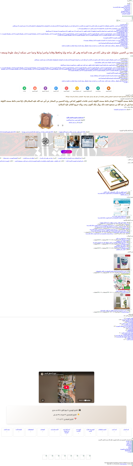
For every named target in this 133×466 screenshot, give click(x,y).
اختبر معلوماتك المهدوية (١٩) (14, 69)
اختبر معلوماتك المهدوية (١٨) (27, 69)
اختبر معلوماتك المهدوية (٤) (83, 33)
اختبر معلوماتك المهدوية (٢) (108, 33)
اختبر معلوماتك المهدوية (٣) (95, 33)
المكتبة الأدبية (30, 25)
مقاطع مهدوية (82, 28)
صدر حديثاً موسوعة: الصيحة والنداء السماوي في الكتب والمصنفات (111, 271)
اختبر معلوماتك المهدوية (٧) (45, 33)
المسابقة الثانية (116, 43)
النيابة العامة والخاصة (128, 334)
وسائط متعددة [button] (124, 61)
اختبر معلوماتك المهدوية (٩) (19, 33)
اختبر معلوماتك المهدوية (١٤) (81, 35)
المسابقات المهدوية (123, 41)
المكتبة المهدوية (123, 24)
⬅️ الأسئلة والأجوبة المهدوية (126, 449)
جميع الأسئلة (49, 31)
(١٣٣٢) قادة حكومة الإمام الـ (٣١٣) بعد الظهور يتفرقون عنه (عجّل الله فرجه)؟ (23, 131)
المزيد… (59, 35)
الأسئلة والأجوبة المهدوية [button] (121, 63)
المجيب (116, 225)
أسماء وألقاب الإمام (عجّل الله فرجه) (124, 336)
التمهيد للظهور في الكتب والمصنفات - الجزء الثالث (115, 192)
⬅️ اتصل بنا (130, 451)
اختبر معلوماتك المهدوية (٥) (70, 33)
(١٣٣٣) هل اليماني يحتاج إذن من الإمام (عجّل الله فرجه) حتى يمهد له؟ (62, 131)
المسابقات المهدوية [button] (123, 77)
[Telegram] (131, 16)
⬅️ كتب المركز (129, 441)
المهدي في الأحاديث (82, 25)
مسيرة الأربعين (126, 8)
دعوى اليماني (22, 25)
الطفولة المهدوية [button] (123, 71)
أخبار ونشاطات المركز (121, 40)
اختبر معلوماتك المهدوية (122, 32)
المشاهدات (108, 224)
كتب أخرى (116, 25)
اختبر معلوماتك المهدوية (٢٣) (88, 70)
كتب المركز (123, 25)
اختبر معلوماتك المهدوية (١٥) (67, 35)
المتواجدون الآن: (129, 315)
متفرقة (54, 31)
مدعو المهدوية (62, 31)
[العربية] (131, 56)
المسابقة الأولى (123, 43)
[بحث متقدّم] (119, 20)
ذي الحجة (64, 45)
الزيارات (119, 28)
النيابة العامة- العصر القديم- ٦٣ (119, 216)
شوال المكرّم (74, 45)
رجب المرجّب (94, 45)
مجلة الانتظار (127, 9)
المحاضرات (112, 28)
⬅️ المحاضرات (129, 445)
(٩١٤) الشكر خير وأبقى (121, 238)
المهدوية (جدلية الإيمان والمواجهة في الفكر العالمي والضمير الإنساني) (18, 161)
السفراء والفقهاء (95, 31)
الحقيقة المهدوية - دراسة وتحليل (35, 158)
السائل (127, 225)
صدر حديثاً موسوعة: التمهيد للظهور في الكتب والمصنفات (113, 310)
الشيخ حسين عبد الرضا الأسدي (73, 120)
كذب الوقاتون (19, 158)
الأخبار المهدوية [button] (124, 74)
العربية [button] (129, 0)
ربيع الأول (113, 45)
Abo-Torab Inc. (123, 464)
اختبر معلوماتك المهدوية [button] (122, 66)
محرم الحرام (124, 45)
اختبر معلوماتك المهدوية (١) (121, 33)
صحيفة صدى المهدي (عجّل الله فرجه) (121, 7)
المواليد (99, 28)
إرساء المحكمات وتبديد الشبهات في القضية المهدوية (95, 158)
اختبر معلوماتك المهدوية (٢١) (114, 70)
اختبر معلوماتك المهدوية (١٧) (41, 69)
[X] (129, 16)
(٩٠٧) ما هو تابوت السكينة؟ (120, 109)
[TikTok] (124, 16)
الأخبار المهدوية (124, 39)
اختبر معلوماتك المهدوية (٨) (32, 33)
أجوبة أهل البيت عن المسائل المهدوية (124, 326)
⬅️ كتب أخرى (130, 442)
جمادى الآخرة (101, 45)
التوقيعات (45, 25)
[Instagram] (128, 16)
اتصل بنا (125, 47)
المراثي (105, 28)
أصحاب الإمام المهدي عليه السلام (108, 31)
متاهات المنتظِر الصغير (121, 291)
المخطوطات (38, 25)
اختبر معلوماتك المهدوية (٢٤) (74, 70)
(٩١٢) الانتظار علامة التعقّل (120, 246)
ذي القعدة (68, 45)
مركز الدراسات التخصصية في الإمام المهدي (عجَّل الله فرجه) (112, 193)
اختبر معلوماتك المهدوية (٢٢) (101, 70)
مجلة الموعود (127, 5)
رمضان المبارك (80, 45)
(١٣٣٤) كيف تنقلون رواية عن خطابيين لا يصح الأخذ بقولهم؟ (97, 131)
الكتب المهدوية (129, 318)
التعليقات (99, 224)
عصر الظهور (70, 31)
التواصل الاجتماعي (126, 13)
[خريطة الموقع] (122, 16)
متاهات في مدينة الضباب (53, 158)
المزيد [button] (126, 48)
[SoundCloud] (125, 16)
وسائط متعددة (124, 27)
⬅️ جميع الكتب (129, 443)
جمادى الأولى (107, 45)
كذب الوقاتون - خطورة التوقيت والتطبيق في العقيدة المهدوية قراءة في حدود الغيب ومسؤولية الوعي (62, 161)
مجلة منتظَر (124, 37)
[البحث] (117, 20)
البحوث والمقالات (107, 25)
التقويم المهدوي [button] (123, 79)
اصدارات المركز (110, 40)
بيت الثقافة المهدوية (125, 11)
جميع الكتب (15, 25)
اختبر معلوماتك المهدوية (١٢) (107, 35)
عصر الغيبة (77, 31)
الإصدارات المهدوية (100, 40)
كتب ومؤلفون (130, 338)
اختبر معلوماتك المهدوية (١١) (120, 35)
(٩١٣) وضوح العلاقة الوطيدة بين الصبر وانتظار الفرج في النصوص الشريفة (109, 242)
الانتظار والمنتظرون (122, 31)
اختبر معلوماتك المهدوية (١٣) (94, 35)
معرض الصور (91, 28)
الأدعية (124, 28)
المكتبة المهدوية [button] (123, 58)
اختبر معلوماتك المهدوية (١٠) (6, 33)
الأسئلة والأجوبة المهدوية (121, 29)
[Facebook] (132, 16)
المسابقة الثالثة (109, 43)
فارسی (128, 4)
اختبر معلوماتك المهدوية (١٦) (54, 69)
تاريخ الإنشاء (121, 224)
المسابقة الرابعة (102, 43)
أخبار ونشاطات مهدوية (89, 40)
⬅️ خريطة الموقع (129, 450)
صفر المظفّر (118, 45)
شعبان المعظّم (87, 45)
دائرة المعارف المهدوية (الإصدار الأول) (75, 117)
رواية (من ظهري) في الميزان (71, 158)
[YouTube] (126, 16)
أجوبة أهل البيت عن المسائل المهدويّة (67, 25)
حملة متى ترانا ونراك (125, 12)
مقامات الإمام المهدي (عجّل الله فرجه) (124, 335)
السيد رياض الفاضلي (120, 241)
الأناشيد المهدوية (107, 37)
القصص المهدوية (116, 37)
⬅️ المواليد (130, 447)
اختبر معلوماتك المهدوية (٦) (57, 33)
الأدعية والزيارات (53, 25)
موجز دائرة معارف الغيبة (127, 332)
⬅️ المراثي (130, 446)
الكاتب (127, 241)
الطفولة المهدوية (123, 36)
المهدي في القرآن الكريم (95, 25)
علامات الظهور (85, 31)
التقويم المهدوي (123, 44)
